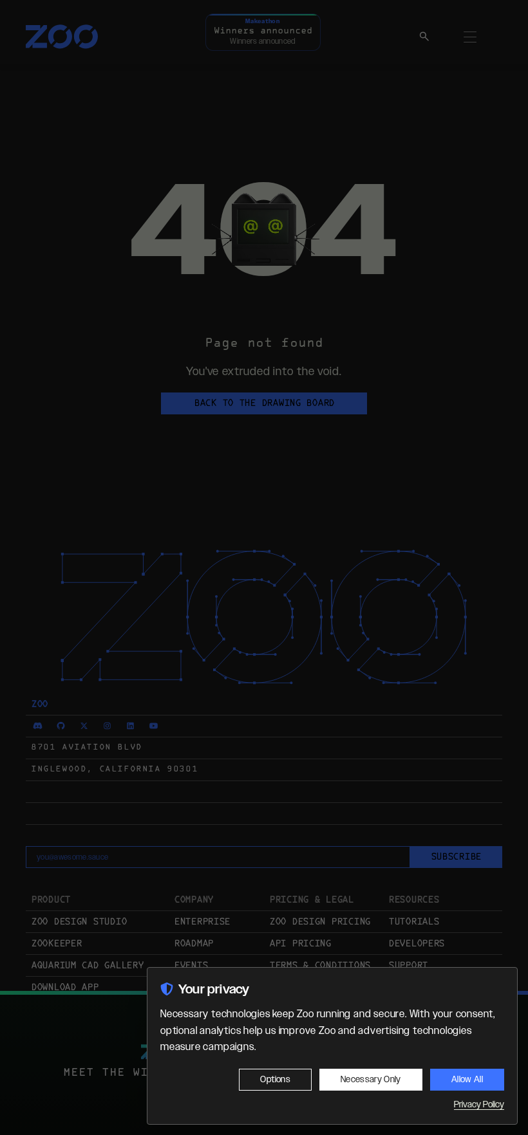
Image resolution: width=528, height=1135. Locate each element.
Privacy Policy (479, 1105)
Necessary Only (371, 1079)
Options (275, 1079)
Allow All (467, 1079)
